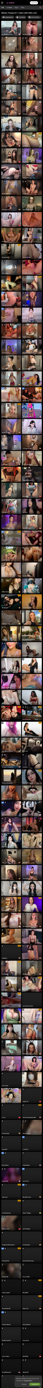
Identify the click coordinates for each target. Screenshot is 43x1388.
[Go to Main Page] (13, 3)
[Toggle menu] (2, 2)
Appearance (9, 17)
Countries (22, 17)
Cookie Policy (28, 1380)
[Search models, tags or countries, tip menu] (40, 7)
